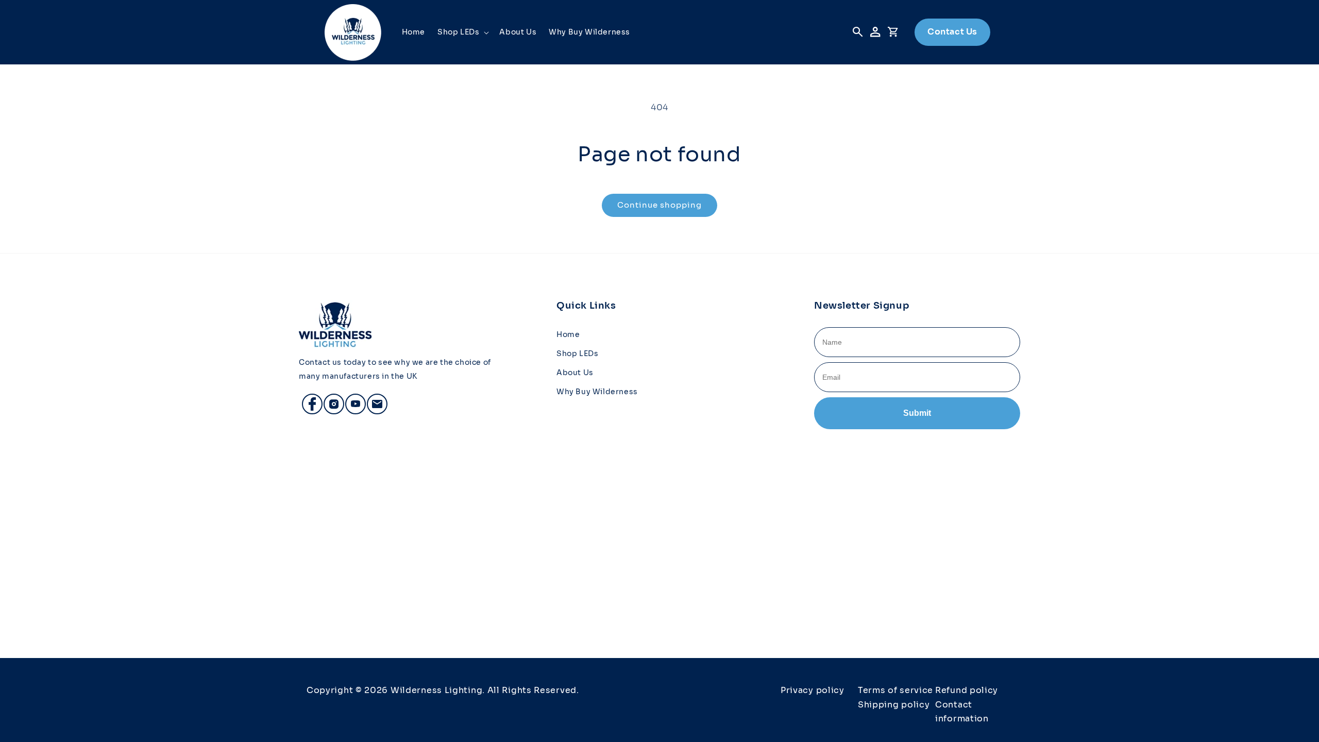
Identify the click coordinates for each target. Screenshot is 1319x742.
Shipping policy (894, 704)
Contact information (962, 711)
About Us (575, 372)
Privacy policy (812, 690)
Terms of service (895, 690)
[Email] (372, 399)
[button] (462, 32)
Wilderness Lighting (436, 690)
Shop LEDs (577, 353)
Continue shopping (659, 205)
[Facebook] (307, 399)
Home (568, 334)
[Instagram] (329, 399)
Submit (917, 413)
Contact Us (952, 31)
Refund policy (966, 690)
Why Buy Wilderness (597, 391)
